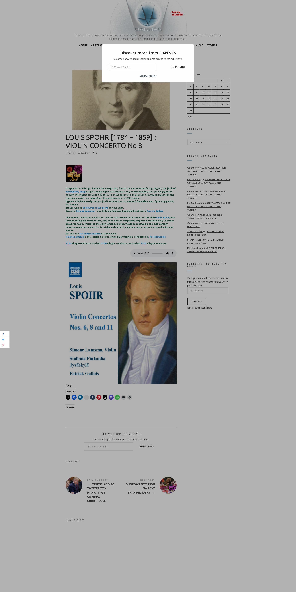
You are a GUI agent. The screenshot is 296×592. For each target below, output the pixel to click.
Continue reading (148, 75)
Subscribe (178, 67)
